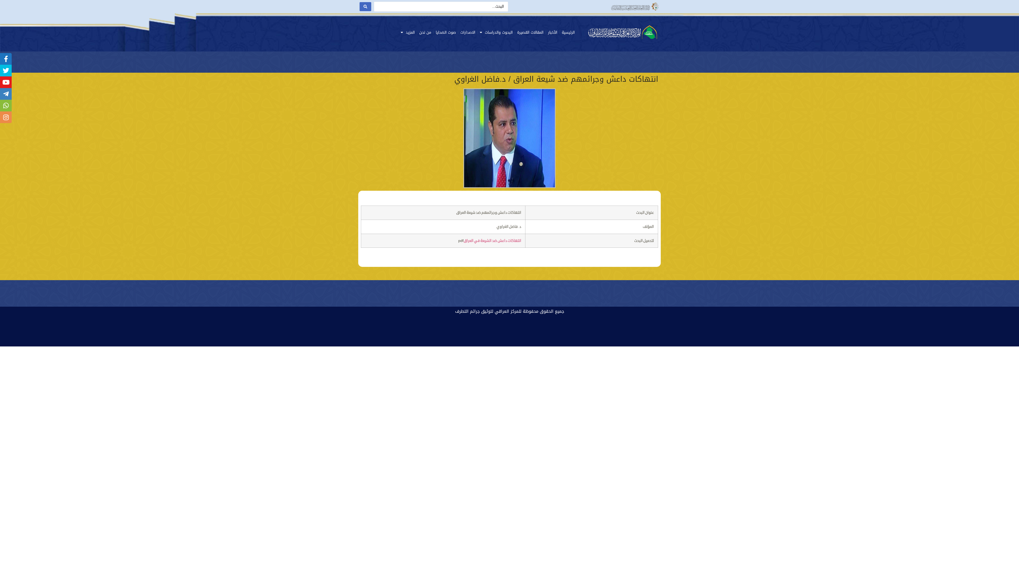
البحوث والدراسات (499, 32)
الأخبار (552, 32)
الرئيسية (568, 32)
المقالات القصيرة (530, 32)
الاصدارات (467, 32)
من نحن (425, 32)
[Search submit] (365, 6)
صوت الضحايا (446, 32)
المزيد (410, 32)
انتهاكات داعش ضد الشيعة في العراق (492, 240)
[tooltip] (6, 59)
